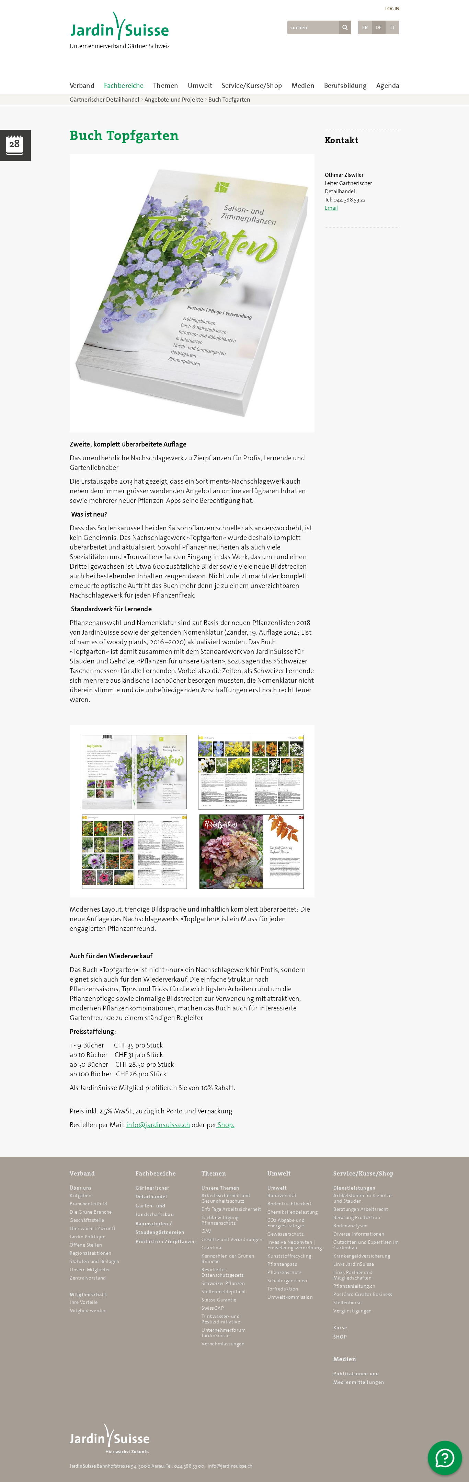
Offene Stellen (86, 1245)
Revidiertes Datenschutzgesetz (223, 1272)
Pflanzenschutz (284, 1272)
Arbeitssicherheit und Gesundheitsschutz (226, 1198)
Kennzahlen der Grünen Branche (228, 1258)
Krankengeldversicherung (361, 1256)
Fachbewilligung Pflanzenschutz (220, 1220)
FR (365, 27)
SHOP (340, 1337)
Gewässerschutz (285, 1234)
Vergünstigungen (352, 1311)
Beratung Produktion (356, 1217)
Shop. (225, 1124)
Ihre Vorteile (84, 1302)
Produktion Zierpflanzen (166, 1241)
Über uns (81, 1188)
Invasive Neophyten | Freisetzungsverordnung (294, 1245)
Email (331, 207)
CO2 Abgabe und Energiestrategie (286, 1223)
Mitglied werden (88, 1310)
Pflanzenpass (282, 1264)
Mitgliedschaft (88, 1295)
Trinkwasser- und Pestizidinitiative (221, 1319)
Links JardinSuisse (353, 1264)
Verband (82, 85)
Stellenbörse (347, 1302)
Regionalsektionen (91, 1253)
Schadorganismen (287, 1280)
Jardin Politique (87, 1237)
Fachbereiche (124, 85)
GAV (206, 1231)
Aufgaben (80, 1195)
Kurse (340, 1327)
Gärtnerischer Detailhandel (104, 99)
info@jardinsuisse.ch (158, 1124)
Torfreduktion (282, 1289)
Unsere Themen (221, 1188)
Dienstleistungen (354, 1188)
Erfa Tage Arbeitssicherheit (231, 1209)
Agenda (387, 85)
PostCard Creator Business (362, 1294)
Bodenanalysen (350, 1226)
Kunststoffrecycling (289, 1256)
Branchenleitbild (88, 1204)
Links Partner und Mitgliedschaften (353, 1275)
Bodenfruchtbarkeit (289, 1204)
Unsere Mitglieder (90, 1269)
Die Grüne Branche (91, 1212)
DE (379, 27)
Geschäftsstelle (87, 1220)
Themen (165, 85)
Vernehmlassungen (223, 1344)
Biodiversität (282, 1195)
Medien (302, 85)
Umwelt (200, 85)
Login (392, 8)
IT (392, 27)
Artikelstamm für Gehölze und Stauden (362, 1198)
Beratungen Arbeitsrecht (360, 1209)
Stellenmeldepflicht (224, 1291)
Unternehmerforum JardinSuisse (223, 1333)
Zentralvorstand (88, 1278)
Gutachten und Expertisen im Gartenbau (366, 1245)
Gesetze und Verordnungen (232, 1239)
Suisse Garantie (219, 1300)
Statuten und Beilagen (94, 1261)
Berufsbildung (345, 85)
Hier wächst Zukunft (93, 1228)
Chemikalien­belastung (292, 1212)
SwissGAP (213, 1308)
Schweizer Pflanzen (223, 1283)
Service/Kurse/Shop (252, 85)
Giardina (211, 1247)
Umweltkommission (290, 1297)
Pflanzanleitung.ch (354, 1286)
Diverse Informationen (359, 1234)
